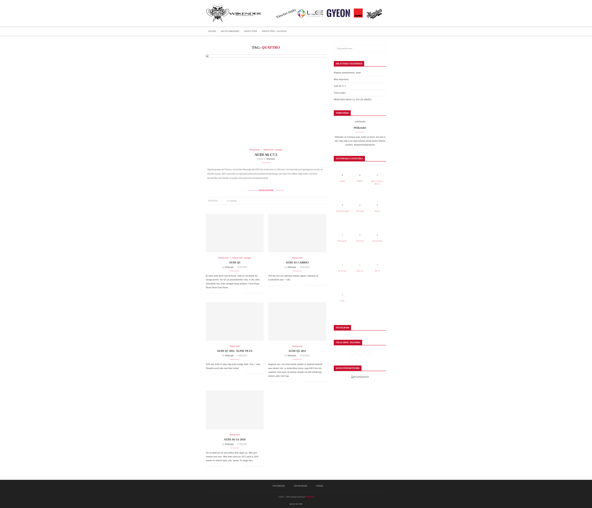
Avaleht (212, 31)
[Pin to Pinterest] (322, 201)
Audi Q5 (234, 262)
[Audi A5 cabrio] (297, 233)
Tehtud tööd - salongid (272, 149)
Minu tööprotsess (341, 79)
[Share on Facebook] (315, 201)
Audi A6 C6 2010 (234, 439)
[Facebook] (352, 353)
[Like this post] (311, 201)
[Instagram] (360, 353)
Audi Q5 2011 (297, 350)
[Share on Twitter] (319, 201)
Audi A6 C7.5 (266, 155)
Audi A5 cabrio (297, 262)
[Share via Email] (325, 201)
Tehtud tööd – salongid (274, 31)
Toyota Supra (339, 93)
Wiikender (270, 159)
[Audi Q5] (235, 233)
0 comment (232, 201)
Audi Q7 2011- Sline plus (234, 350)
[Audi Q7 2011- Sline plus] (235, 321)
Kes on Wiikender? (230, 31)
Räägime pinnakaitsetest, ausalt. (347, 72)
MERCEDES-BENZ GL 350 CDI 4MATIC (353, 99)
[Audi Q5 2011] (297, 321)
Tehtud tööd (250, 31)
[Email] (367, 353)
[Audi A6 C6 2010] (235, 410)
